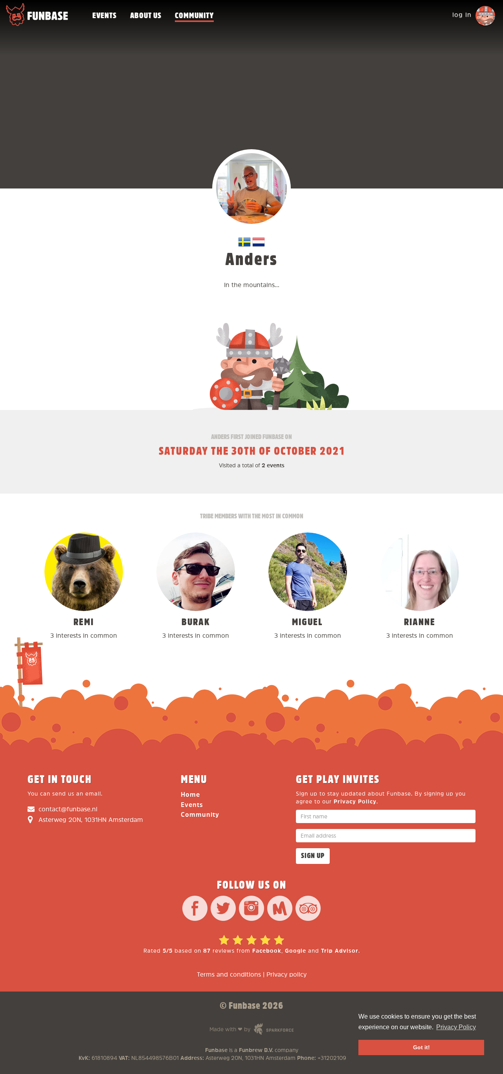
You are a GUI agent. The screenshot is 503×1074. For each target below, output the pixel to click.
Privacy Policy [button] (456, 1027)
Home (190, 795)
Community (194, 15)
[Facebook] (194, 909)
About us (146, 15)
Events (104, 15)
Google (295, 951)
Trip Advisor (339, 951)
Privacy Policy (355, 801)
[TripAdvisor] (308, 909)
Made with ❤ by (244, 1029)
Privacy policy (286, 975)
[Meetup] (279, 909)
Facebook (266, 951)
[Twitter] (223, 909)
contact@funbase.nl (68, 809)
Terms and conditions (229, 975)
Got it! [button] (421, 1047)
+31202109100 (337, 1058)
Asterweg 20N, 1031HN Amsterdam (91, 820)
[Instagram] (251, 909)
